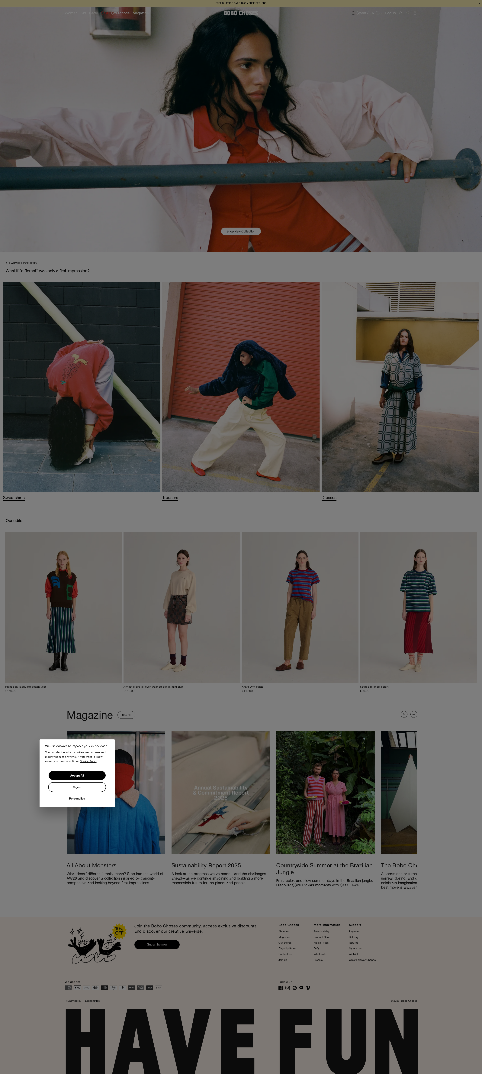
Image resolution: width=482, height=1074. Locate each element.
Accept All (77, 775)
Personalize (77, 798)
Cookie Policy (88, 761)
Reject (77, 787)
